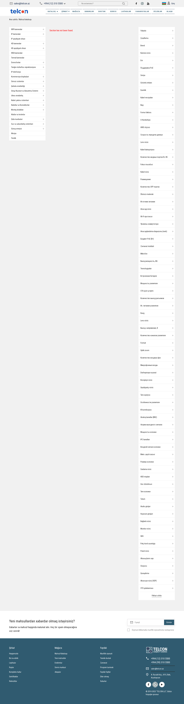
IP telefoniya (16, 72)
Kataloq (52, 11)
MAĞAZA (76, 11)
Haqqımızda (13, 654)
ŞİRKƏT (65, 11)
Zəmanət (103, 663)
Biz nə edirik (13, 658)
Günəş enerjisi (16, 129)
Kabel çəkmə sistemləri (20, 100)
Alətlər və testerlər (18, 114)
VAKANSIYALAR (142, 11)
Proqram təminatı (106, 667)
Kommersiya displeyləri (20, 77)
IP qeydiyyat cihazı (18, 39)
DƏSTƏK (101, 11)
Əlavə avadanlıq (17, 95)
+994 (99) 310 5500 (160, 662)
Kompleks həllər (15, 672)
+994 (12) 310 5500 (53, 3)
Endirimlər (58, 663)
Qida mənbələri (16, 119)
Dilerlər (158, 11)
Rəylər (11, 667)
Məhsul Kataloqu (61, 654)
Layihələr (126, 11)
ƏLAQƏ (170, 11)
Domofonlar (15, 62)
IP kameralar (16, 34)
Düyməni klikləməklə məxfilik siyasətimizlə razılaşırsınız (153, 630)
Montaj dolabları (17, 110)
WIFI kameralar (16, 29)
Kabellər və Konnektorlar (20, 105)
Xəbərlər (103, 681)
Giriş (173, 3)
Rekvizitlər (13, 681)
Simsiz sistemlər (17, 81)
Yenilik (13, 138)
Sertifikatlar (13, 676)
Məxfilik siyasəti (106, 654)
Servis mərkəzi (60, 667)
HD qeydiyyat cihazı (18, 48)
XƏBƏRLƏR (89, 11)
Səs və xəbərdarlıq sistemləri (22, 124)
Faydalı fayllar (105, 672)
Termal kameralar (17, 58)
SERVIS (113, 11)
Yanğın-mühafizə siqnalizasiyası (23, 67)
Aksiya (13, 133)
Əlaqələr (58, 672)
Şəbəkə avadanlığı (18, 86)
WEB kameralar (16, 53)
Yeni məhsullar (60, 658)
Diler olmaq (104, 676)
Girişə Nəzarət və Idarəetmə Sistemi (24, 91)
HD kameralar (16, 43)
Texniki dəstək (105, 658)
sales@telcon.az (22, 3)
